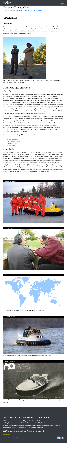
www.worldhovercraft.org (10, 139)
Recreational (19, 10)
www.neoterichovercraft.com (11, 137)
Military (33, 10)
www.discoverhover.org (10, 143)
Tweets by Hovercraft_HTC (11, 437)
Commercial (40, 10)
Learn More (6, 434)
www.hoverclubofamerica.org (11, 141)
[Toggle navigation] (62, 3)
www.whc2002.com (9, 145)
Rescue (27, 10)
